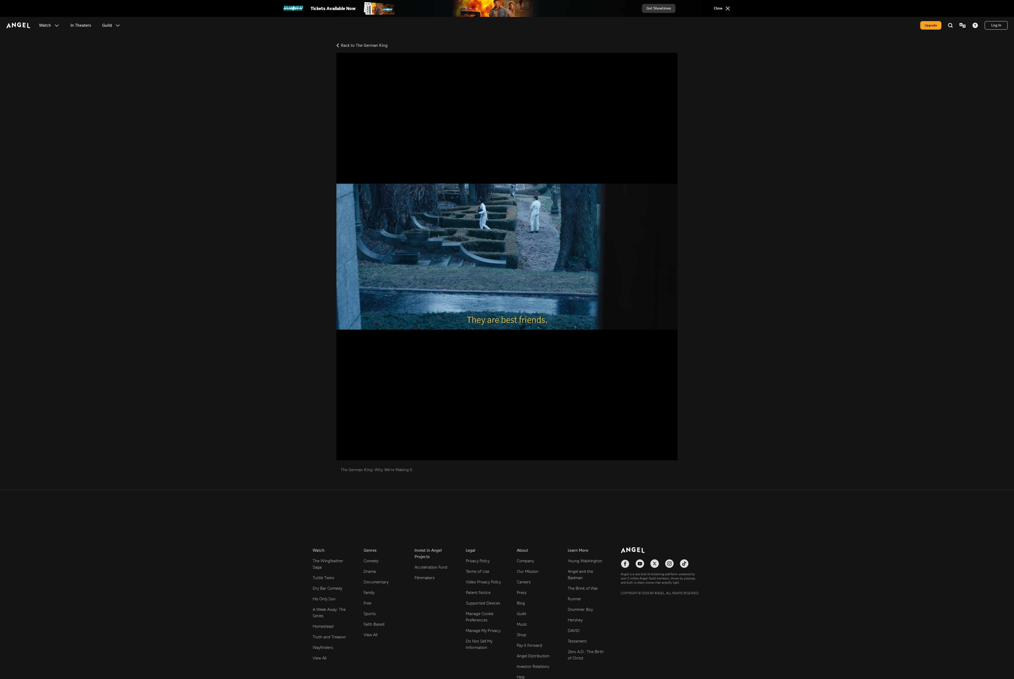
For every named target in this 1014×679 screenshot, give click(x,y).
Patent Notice (478, 592)
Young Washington (585, 560)
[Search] (950, 25)
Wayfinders (323, 647)
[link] (80, 25)
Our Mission (527, 571)
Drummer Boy (580, 609)
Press (522, 592)
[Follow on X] (654, 563)
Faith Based (374, 624)
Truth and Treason (329, 636)
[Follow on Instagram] (669, 563)
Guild (521, 613)
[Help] (975, 25)
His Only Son (324, 598)
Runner (574, 598)
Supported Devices (483, 603)
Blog (521, 603)
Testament (577, 641)
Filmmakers (425, 577)
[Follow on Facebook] (625, 563)
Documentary (376, 581)
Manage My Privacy (483, 630)
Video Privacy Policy (483, 581)
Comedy (371, 560)
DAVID (574, 630)
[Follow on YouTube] (640, 563)
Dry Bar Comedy (327, 588)
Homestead (323, 626)
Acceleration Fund (431, 567)
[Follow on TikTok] (684, 563)
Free (367, 603)
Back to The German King (364, 45)
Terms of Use (477, 571)
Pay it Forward (529, 645)
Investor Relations (533, 666)
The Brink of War (583, 588)
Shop (521, 634)
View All (319, 658)
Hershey (575, 619)
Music (522, 624)
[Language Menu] (962, 25)
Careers (524, 581)
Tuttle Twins (323, 577)
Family (369, 592)
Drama (370, 571)
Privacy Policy (478, 560)
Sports (370, 613)
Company (525, 560)
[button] (56, 25)
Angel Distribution (533, 655)
